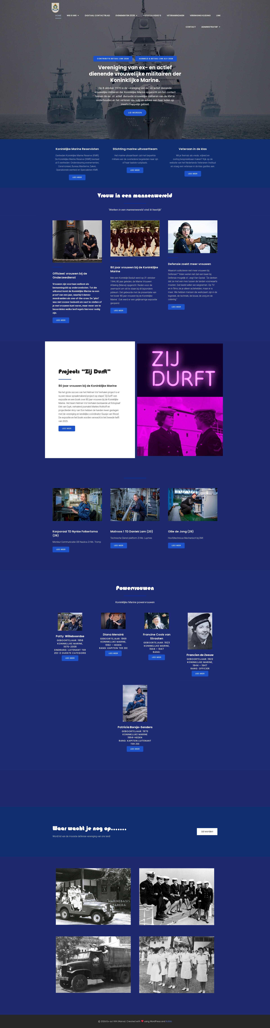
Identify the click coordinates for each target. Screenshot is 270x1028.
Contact (191, 26)
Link (218, 15)
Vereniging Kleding (200, 15)
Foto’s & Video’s (152, 15)
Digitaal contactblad (97, 15)
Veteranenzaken (175, 15)
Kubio (169, 1021)
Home (58, 15)
